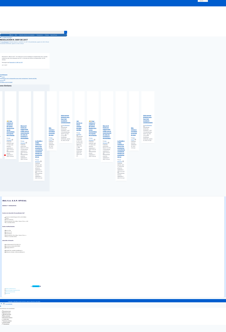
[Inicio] (0, 37)
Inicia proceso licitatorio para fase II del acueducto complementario (65, 119)
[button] (16, 35)
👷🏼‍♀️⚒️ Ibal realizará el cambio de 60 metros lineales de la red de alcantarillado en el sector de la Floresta (10, 128)
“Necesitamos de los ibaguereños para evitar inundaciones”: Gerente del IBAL (18, 77)
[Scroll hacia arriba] (1, 304)
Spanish (201, 0)
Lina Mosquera (5, 42)
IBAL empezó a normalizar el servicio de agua (52, 131)
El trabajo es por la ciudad (6, 81)
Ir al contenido (9, 304)
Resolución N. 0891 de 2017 (16, 62)
